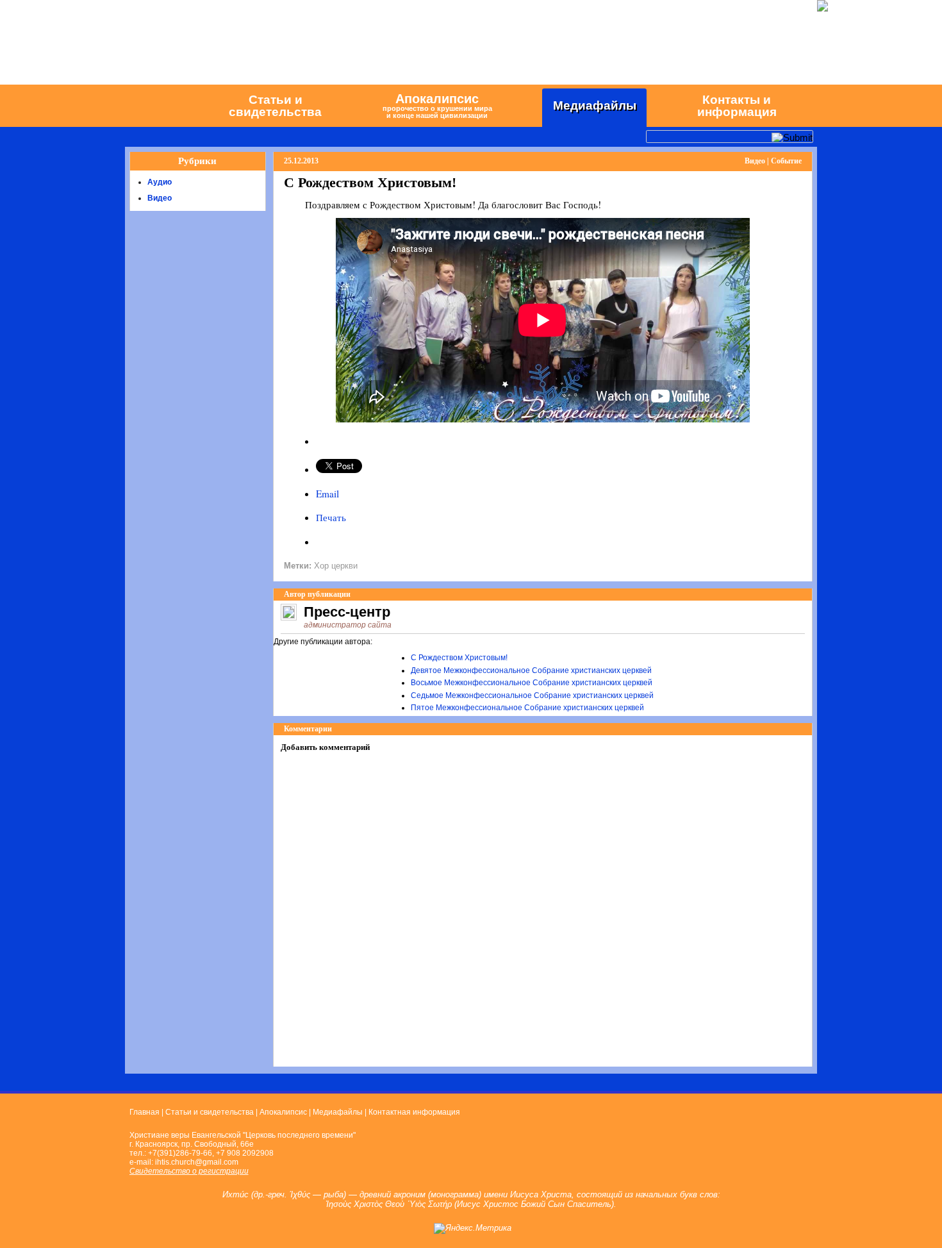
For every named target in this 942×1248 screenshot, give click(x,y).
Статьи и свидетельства (209, 1112)
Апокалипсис (283, 1112)
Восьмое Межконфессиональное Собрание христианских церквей (531, 682)
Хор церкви (336, 565)
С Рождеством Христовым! (459, 657)
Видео (159, 198)
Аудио (159, 182)
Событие (786, 160)
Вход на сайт (155, 5)
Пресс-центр (347, 612)
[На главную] (163, 104)
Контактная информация (414, 1112)
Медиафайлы (338, 1112)
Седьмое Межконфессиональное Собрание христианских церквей (532, 695)
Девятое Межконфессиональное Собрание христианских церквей (531, 670)
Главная (144, 1112)
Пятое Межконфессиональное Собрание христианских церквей (527, 707)
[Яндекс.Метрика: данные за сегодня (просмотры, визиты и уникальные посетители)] (472, 1229)
